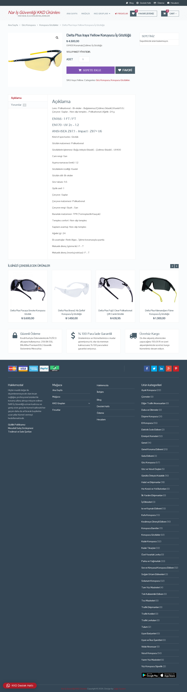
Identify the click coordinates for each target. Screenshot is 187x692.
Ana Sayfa (72, 13)
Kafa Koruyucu (148, 515)
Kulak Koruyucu (149, 541)
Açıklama (16, 98)
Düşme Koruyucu (149, 416)
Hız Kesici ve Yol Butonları (153, 488)
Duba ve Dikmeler (149, 409)
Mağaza (86, 13)
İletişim (100, 391)
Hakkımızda (102, 385)
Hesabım (174, 3)
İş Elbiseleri (146, 501)
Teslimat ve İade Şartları (20, 431)
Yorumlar (18, 104)
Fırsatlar (122, 13)
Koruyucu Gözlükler (120, 80)
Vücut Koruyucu (149, 653)
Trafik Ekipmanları (150, 607)
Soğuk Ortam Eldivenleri (153, 574)
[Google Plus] (169, 369)
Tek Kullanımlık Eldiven (152, 594)
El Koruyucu (147, 423)
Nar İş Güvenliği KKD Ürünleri (34, 12)
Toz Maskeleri (148, 600)
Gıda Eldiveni (147, 455)
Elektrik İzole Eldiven (151, 429)
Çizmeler (145, 396)
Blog (131, 3)
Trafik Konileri (148, 613)
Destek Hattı (145, 3)
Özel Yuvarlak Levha (151, 554)
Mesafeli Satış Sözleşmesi (20, 428)
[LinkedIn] (161, 369)
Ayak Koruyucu (148, 390)
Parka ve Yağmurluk (151, 561)
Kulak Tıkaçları (148, 548)
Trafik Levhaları (148, 620)
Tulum (144, 626)
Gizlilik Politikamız (16, 424)
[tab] (28, 98)
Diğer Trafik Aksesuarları (153, 403)
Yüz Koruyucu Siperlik (151, 666)
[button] (57, 37)
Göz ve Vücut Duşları (151, 469)
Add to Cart (90, 70)
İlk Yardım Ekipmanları (152, 495)
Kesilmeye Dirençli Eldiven (153, 521)
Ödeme (160, 3)
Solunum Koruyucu (150, 580)
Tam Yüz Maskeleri (150, 587)
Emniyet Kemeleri (149, 436)
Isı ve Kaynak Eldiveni (151, 508)
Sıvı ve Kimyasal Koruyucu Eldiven (157, 567)
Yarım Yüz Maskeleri (151, 659)
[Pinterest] (176, 369)
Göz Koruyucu (103, 80)
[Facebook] (147, 369)
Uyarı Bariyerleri (148, 633)
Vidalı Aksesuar (148, 646)
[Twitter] (154, 369)
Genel (144, 442)
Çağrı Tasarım (120, 688)
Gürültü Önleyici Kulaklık (153, 475)
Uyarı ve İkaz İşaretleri (151, 640)
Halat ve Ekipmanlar (151, 482)
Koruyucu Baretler (150, 528)
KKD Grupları (101, 13)
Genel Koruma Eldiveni (152, 449)
